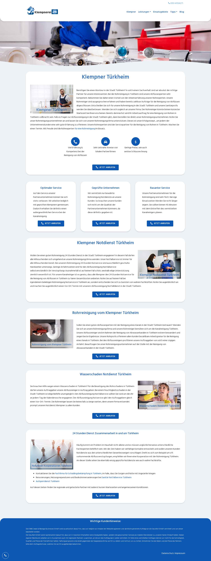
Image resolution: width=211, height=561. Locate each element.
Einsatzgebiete (160, 12)
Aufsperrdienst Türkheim (47, 481)
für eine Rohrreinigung (85, 128)
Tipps (173, 12)
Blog (182, 12)
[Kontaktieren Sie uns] (5, 555)
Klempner (131, 12)
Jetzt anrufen (107, 167)
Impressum (180, 553)
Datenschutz (168, 553)
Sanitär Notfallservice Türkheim (116, 477)
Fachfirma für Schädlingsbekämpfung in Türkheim (78, 473)
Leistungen (143, 12)
